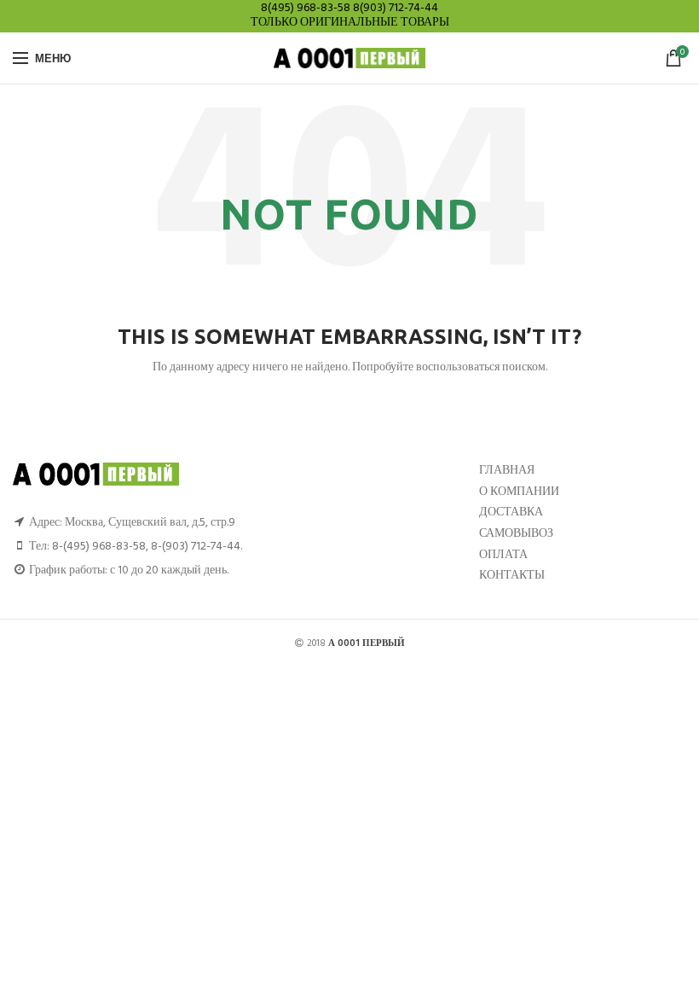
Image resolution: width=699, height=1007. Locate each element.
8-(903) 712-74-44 (195, 546)
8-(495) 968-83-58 (99, 546)
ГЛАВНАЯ (506, 470)
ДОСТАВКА (511, 512)
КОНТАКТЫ (512, 575)
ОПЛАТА (503, 555)
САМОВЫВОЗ (516, 534)
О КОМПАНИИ (519, 492)
